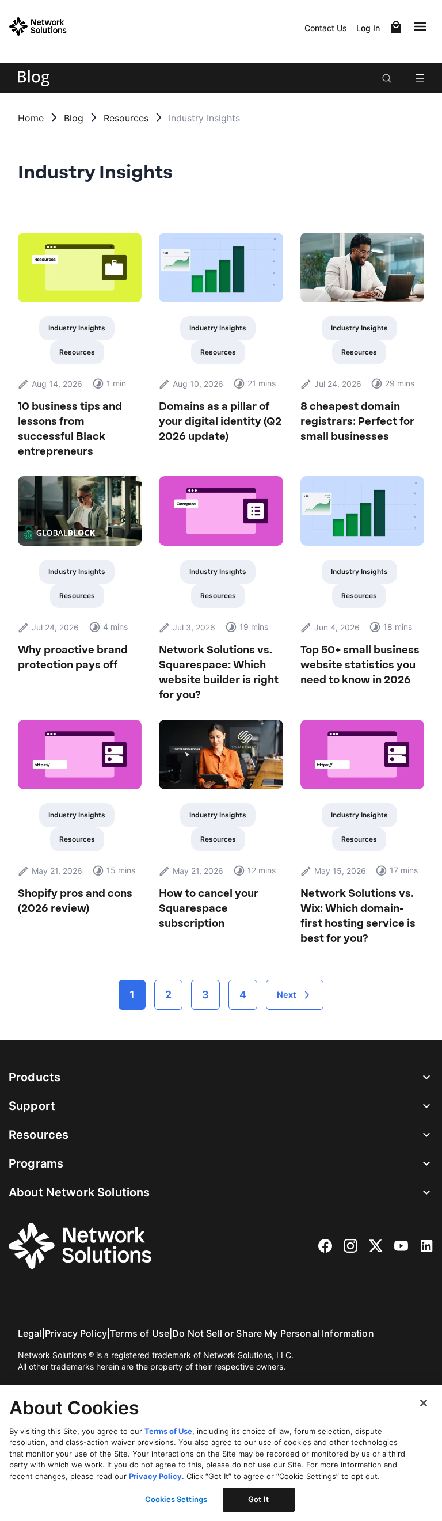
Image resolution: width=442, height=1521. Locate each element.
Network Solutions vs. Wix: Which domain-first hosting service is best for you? (358, 916)
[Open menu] (420, 78)
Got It (258, 1499)
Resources (126, 118)
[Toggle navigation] (422, 26)
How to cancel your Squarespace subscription (208, 908)
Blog (73, 118)
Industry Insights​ (76, 328)
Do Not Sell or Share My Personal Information (273, 1333)
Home (31, 118)
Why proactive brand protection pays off (73, 657)
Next (286, 995)
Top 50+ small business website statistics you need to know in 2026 (360, 665)
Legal (30, 1333)
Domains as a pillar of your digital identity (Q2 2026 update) (220, 421)
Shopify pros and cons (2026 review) (75, 901)
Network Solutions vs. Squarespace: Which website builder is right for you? (219, 672)
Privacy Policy (76, 1333)
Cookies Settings (176, 1499)
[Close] (423, 1403)
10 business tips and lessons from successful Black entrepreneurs (70, 429)
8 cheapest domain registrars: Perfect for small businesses (357, 421)
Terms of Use (139, 1333)
